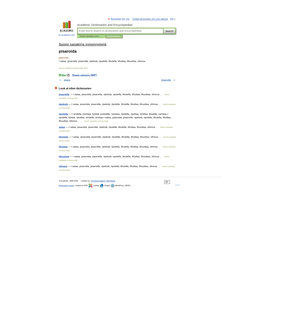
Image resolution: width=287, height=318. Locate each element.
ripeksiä (63, 104)
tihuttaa (63, 146)
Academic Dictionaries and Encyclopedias (105, 25)
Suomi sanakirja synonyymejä (91, 36)
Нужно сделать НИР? (84, 75)
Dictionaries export (66, 185)
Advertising (110, 181)
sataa (62, 127)
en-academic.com (67, 35)
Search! (169, 31)
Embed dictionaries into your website (150, 19)
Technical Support (98, 181)
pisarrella (166, 80)
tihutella (63, 137)
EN (171, 19)
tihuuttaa (64, 156)
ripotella (63, 114)
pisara (67, 80)
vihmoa (63, 166)
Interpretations (113, 36)
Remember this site (120, 19)
